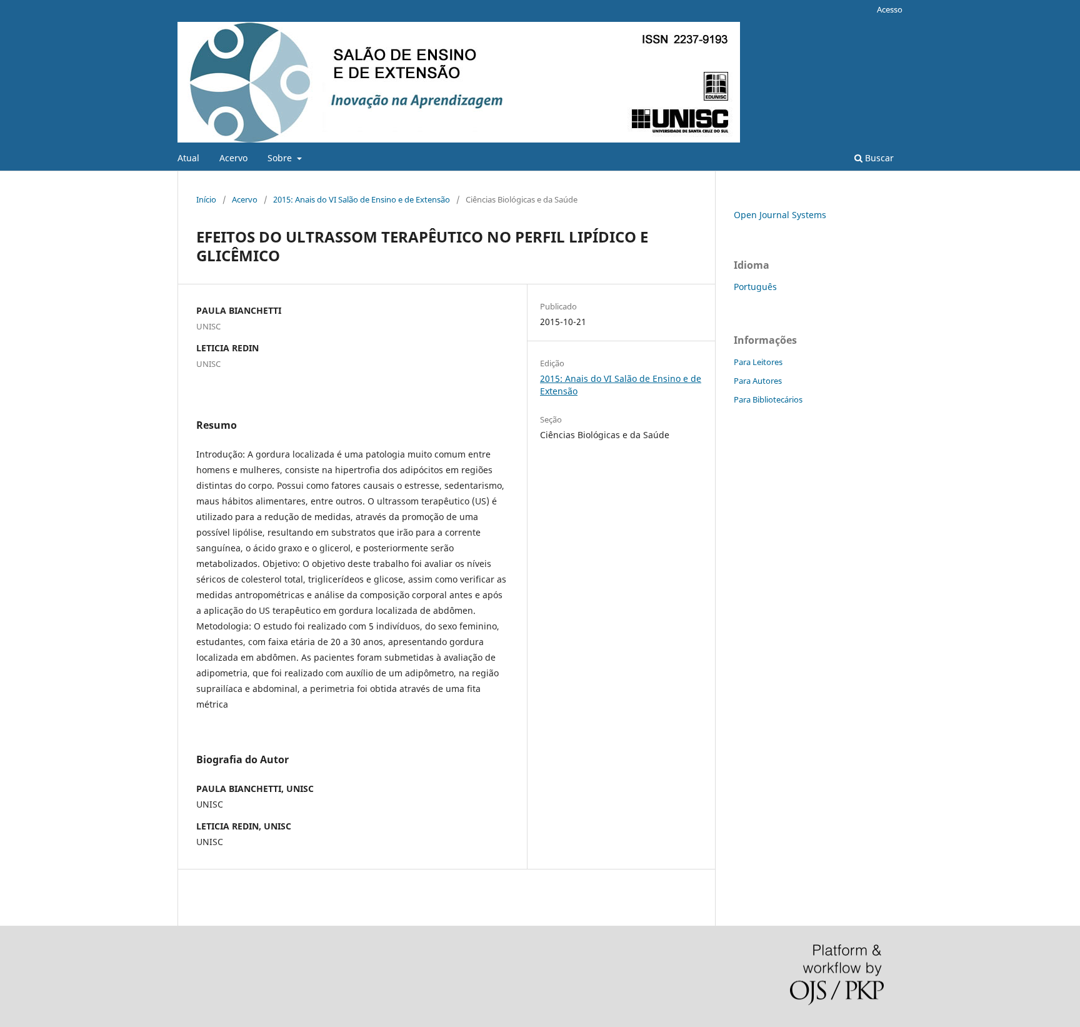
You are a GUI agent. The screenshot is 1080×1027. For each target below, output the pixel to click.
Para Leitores (758, 362)
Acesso (889, 9)
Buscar (878, 158)
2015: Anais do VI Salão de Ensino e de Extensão (361, 199)
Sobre (281, 158)
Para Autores (758, 380)
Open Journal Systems (780, 215)
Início (206, 199)
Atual (188, 158)
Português (755, 287)
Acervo (233, 158)
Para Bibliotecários (768, 399)
